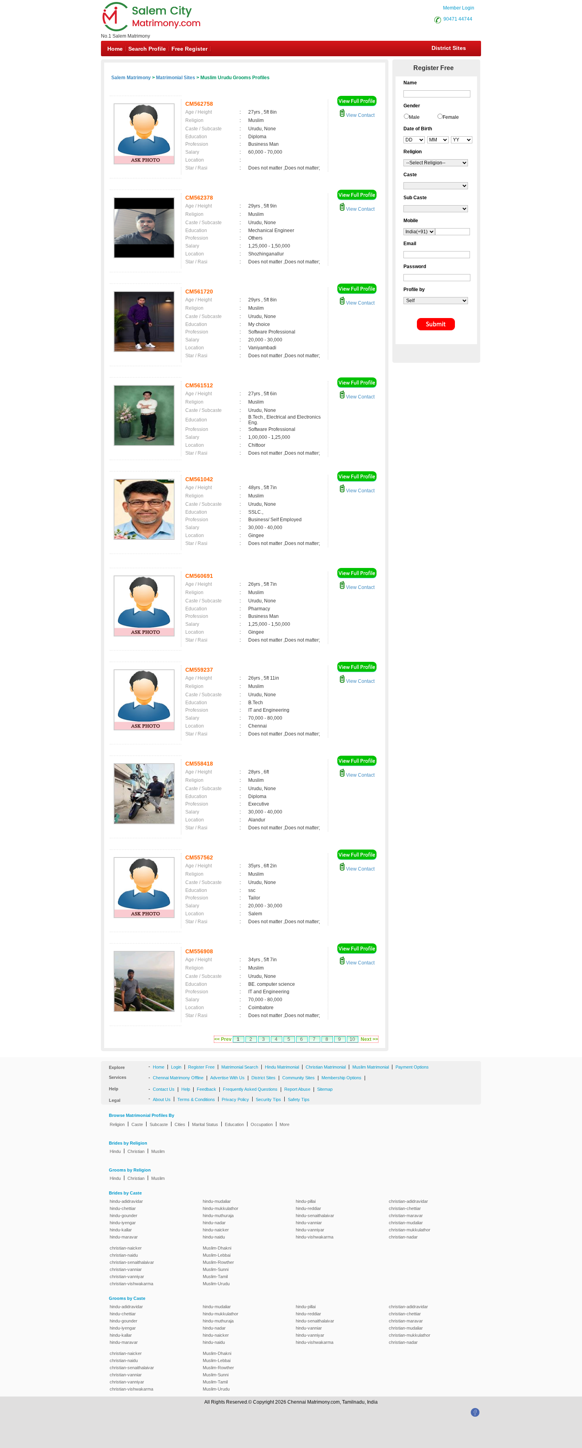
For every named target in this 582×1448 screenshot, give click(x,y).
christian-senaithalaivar (132, 1262)
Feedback (206, 1089)
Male (414, 117)
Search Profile (147, 49)
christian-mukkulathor (409, 1229)
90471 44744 (457, 19)
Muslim (158, 1151)
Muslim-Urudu (216, 1283)
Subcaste (159, 1124)
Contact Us (164, 1089)
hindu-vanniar (309, 1222)
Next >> (369, 1039)
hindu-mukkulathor (220, 1208)
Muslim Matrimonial (370, 1067)
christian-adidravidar (408, 1201)
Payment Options (412, 1067)
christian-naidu (124, 1255)
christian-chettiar (405, 1208)
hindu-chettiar (123, 1208)
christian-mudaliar (406, 1222)
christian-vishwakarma (131, 1283)
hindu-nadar (214, 1222)
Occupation (262, 1124)
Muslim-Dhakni (217, 1248)
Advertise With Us (227, 1077)
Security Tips (268, 1099)
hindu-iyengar (123, 1222)
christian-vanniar (126, 1269)
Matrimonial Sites (175, 77)
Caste (137, 1124)
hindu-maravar (124, 1237)
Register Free (201, 1067)
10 (352, 1039)
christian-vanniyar (127, 1276)
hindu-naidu (214, 1237)
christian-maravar (406, 1215)
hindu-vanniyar (310, 1229)
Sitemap (325, 1089)
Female (451, 117)
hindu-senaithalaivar (315, 1215)
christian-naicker (126, 1248)
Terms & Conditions (196, 1099)
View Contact (360, 115)
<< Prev (223, 1039)
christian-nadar (403, 1237)
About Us (162, 1099)
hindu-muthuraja (218, 1215)
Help (185, 1089)
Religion (117, 1124)
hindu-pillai (306, 1201)
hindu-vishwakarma (314, 1237)
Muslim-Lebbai (216, 1255)
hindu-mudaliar (217, 1201)
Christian (136, 1151)
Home (115, 49)
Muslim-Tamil (215, 1276)
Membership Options (341, 1077)
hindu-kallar (121, 1229)
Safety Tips (299, 1099)
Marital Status (205, 1124)
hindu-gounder (123, 1215)
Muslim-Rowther (218, 1262)
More (284, 1124)
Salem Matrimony (131, 77)
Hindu (115, 1151)
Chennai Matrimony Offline (178, 1077)
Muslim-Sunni (215, 1269)
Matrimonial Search (239, 1067)
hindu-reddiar (308, 1208)
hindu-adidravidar (126, 1201)
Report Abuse (297, 1089)
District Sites (449, 48)
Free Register (189, 49)
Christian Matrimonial (326, 1067)
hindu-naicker (216, 1229)
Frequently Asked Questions (250, 1089)
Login (176, 1067)
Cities (180, 1124)
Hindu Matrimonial (282, 1067)
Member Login (458, 8)
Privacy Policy (235, 1099)
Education (234, 1124)
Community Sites (298, 1077)
